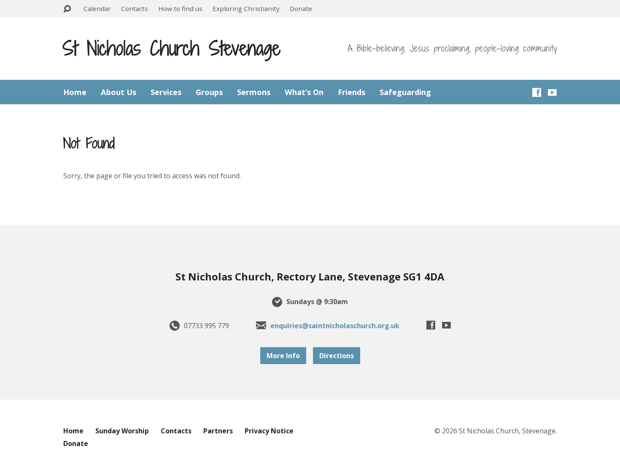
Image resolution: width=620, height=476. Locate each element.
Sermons (253, 92)
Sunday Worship (122, 430)
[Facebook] (536, 92)
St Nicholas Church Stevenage (171, 48)
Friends (351, 92)
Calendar (97, 8)
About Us (118, 92)
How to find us (180, 8)
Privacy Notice (269, 430)
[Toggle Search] (67, 9)
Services (166, 92)
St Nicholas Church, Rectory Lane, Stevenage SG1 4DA (310, 276)
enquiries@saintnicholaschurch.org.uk (334, 325)
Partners (218, 430)
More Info (283, 355)
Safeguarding (405, 92)
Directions (336, 355)
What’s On (304, 92)
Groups (209, 92)
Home (74, 92)
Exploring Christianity (246, 8)
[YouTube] (552, 92)
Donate (301, 8)
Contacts (134, 8)
